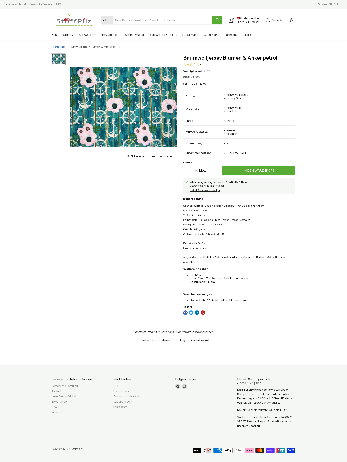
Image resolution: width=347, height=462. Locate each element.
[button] (239, 64)
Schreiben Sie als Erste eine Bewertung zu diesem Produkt (173, 340)
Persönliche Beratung (41, 4)
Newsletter (58, 412)
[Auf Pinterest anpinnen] (203, 312)
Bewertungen (60, 401)
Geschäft (254, 426)
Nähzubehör (109, 34)
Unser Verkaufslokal (15, 4)
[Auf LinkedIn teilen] (197, 312)
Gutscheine (211, 34)
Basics (246, 34)
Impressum (120, 407)
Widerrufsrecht (122, 401)
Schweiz (329, 4)
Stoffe (67, 34)
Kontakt (56, 391)
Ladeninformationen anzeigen (205, 190)
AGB (116, 386)
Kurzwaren (86, 34)
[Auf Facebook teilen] (185, 312)
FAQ (58, 4)
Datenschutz (121, 391)
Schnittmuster (134, 34)
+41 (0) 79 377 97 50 (247, 21)
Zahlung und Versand (126, 396)
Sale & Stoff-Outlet (162, 34)
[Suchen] (217, 20)
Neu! (55, 34)
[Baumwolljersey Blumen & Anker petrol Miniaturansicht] (58, 59)
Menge (187, 162)
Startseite (58, 46)
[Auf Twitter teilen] (191, 312)
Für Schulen (190, 34)
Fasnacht (231, 34)
